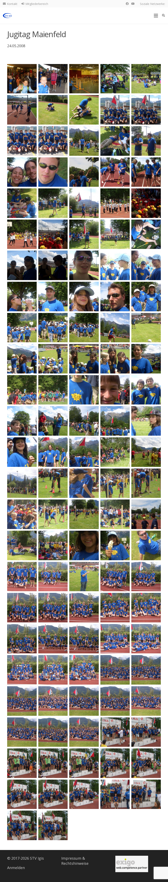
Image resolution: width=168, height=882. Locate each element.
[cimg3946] (22, 203)
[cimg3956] (146, 234)
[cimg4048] (22, 825)
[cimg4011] (115, 576)
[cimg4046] (115, 794)
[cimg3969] (84, 327)
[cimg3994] (53, 483)
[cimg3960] (115, 265)
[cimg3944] (115, 172)
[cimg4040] (84, 763)
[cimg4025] (84, 670)
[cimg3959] (84, 265)
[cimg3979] (53, 390)
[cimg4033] (22, 732)
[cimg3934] (22, 141)
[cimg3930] (53, 110)
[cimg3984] (53, 421)
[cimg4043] (22, 794)
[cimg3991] (115, 452)
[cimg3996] (115, 483)
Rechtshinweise (75, 863)
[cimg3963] (53, 296)
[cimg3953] (84, 234)
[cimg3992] (146, 452)
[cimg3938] (115, 141)
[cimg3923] (22, 79)
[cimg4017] (146, 607)
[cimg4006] (115, 545)
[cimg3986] (115, 421)
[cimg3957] (22, 265)
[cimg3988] (22, 452)
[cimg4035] (84, 732)
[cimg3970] (115, 327)
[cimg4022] (146, 639)
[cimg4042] (146, 763)
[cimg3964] (84, 296)
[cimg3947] (53, 203)
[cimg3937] (84, 141)
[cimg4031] (115, 701)
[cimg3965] (115, 296)
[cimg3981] (115, 390)
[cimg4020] (84, 639)
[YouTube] (133, 4)
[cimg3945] (146, 172)
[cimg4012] (146, 576)
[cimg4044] (53, 794)
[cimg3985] (84, 421)
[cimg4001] (115, 514)
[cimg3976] (115, 358)
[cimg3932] (115, 110)
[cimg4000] (84, 514)
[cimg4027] (146, 670)
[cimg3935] (53, 141)
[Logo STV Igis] (7, 15)
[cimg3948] (84, 203)
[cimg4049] (53, 825)
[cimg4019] (53, 639)
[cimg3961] (146, 265)
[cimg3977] (146, 358)
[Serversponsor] (131, 864)
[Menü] (156, 15)
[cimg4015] (84, 607)
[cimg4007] (146, 545)
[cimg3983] (22, 421)
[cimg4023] (22, 670)
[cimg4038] (22, 763)
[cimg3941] (22, 172)
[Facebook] (127, 4)
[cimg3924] (53, 79)
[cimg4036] (115, 732)
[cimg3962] (22, 296)
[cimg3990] (84, 452)
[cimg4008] (22, 576)
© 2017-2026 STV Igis (25, 858)
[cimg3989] (53, 452)
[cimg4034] (53, 732)
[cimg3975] (84, 358)
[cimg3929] (22, 110)
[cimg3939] (146, 141)
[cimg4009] (53, 576)
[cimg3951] (22, 234)
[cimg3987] (146, 421)
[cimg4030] (84, 701)
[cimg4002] (146, 514)
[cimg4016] (115, 607)
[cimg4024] (53, 670)
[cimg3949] (115, 203)
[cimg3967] (22, 327)
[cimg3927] (146, 79)
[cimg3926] (115, 79)
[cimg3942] (53, 172)
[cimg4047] (146, 794)
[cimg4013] (22, 607)
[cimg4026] (115, 670)
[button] (163, 15)
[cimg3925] (84, 79)
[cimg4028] (22, 701)
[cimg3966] (146, 296)
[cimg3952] (53, 234)
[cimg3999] (53, 514)
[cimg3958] (53, 265)
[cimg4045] (84, 794)
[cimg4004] (53, 545)
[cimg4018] (22, 639)
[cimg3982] (146, 390)
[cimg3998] (22, 514)
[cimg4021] (115, 639)
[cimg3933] (146, 110)
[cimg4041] (115, 763)
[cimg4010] (84, 576)
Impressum (71, 858)
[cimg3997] (146, 483)
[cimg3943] (84, 172)
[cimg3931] (84, 110)
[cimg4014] (53, 607)
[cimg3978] (22, 390)
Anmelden (16, 867)
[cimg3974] (53, 358)
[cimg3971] (146, 327)
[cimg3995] (84, 483)
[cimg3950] (146, 203)
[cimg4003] (22, 545)
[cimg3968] (53, 327)
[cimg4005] (84, 545)
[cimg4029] (53, 701)
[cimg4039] (53, 763)
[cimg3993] (22, 483)
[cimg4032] (146, 701)
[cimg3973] (22, 358)
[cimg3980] (84, 390)
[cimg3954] (115, 234)
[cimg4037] (146, 732)
